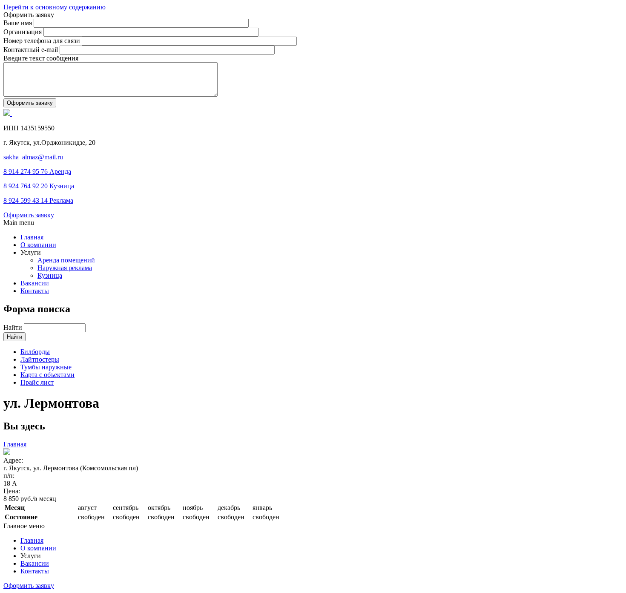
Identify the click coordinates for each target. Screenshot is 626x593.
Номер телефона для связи (42, 40)
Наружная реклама (64, 267)
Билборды (35, 351)
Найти (13, 327)
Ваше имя (18, 22)
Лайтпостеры (39, 359)
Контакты (34, 290)
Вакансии (34, 283)
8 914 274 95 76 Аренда (37, 171)
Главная (31, 237)
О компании (38, 244)
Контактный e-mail (31, 49)
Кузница (49, 275)
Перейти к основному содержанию (54, 7)
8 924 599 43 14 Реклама (38, 200)
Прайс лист (37, 382)
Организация (23, 31)
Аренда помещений (66, 260)
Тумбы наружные (46, 367)
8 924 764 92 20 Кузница (38, 186)
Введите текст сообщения (40, 58)
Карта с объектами (47, 374)
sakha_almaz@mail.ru (33, 157)
